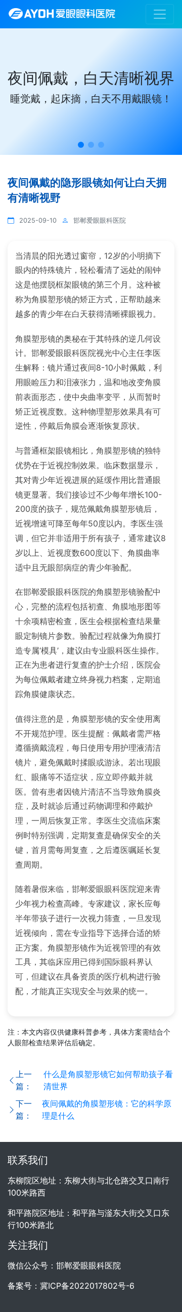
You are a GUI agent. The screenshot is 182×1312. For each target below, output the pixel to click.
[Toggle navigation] (160, 14)
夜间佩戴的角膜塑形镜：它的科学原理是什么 (106, 1109)
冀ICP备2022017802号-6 (87, 1286)
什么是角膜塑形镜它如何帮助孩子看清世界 (108, 1080)
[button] (81, 145)
